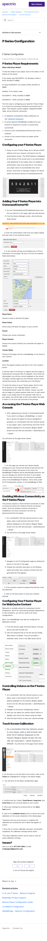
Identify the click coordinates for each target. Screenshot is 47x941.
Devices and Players (9, 15)
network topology (16, 119)
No (29, 866)
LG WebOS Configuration (13, 906)
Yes (17, 866)
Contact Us (17, 928)
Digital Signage (16, 12)
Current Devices (25, 15)
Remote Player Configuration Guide (17, 902)
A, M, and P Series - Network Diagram (18, 893)
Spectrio (5, 12)
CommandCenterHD (31, 12)
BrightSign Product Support (14, 898)
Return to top (8, 881)
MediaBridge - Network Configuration (18, 911)
